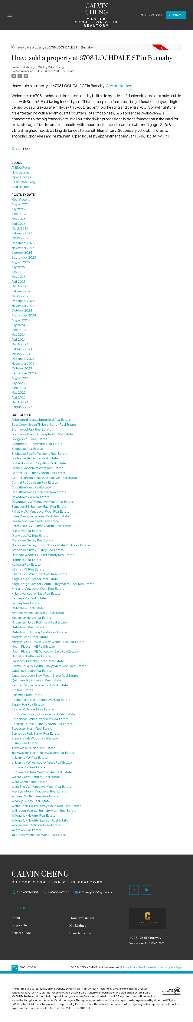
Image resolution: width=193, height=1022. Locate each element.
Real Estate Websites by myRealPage (160, 967)
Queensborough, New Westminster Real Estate (44, 675)
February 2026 (21, 233)
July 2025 (18, 267)
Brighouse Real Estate (27, 449)
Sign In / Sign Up (152, 15)
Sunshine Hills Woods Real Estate (34, 738)
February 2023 (21, 407)
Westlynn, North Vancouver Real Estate (38, 791)
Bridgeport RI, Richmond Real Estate (37, 444)
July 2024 (18, 325)
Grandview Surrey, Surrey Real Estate (37, 550)
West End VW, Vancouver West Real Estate (41, 787)
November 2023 (22, 363)
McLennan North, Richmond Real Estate (39, 622)
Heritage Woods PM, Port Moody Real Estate (42, 555)
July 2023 (18, 383)
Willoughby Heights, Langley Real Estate (39, 820)
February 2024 (22, 349)
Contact (175, 15)
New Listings (20, 172)
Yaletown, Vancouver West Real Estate (38, 835)
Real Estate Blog (23, 182)
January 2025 (20, 296)
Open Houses (21, 177)
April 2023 (18, 397)
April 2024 (18, 339)
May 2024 (18, 334)
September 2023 (23, 373)
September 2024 (23, 315)
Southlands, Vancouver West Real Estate (40, 719)
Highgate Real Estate (26, 560)
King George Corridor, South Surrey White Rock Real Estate (52, 584)
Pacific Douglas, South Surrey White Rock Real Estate (48, 666)
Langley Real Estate (25, 603)
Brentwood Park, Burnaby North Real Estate (42, 434)
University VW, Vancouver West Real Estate (41, 762)
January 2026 (20, 238)
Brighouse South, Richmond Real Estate (39, 453)
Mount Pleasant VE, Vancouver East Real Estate (44, 651)
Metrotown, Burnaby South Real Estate (39, 632)
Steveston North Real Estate (31, 728)
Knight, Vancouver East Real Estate (36, 593)
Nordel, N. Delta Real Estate (31, 656)
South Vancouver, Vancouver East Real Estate (43, 714)
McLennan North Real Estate (31, 618)
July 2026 (18, 209)
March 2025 (19, 286)
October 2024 (21, 310)
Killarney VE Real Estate (27, 569)
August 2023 (20, 378)
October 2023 (21, 368)
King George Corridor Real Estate (34, 579)
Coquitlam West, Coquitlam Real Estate (39, 492)
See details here (120, 85)
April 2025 (18, 281)
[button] (152, 15)
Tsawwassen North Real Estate (33, 748)
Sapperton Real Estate (27, 704)
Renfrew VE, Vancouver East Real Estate (39, 685)
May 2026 (18, 219)
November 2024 (23, 306)
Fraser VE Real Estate (26, 531)
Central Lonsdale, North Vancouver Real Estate (44, 478)
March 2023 (19, 402)
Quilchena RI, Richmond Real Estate (36, 680)
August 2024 (20, 320)
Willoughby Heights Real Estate (33, 815)
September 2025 (23, 257)
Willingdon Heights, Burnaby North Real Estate (43, 810)
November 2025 (22, 248)
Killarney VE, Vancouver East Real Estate (39, 574)
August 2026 (20, 204)
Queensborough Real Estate (31, 671)
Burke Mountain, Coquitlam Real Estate (38, 463)
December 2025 (23, 243)
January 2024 (21, 354)
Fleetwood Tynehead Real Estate (35, 521)
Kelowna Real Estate (26, 564)
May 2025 (18, 277)
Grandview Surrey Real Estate (32, 540)
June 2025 (18, 272)
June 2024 (18, 330)
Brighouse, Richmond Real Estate (34, 458)
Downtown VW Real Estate (30, 497)
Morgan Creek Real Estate (29, 637)
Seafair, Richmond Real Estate (32, 709)
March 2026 (19, 228)
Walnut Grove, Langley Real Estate (35, 777)
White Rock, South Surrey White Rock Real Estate (46, 806)
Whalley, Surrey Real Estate (30, 801)
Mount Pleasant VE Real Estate (33, 646)
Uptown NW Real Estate (28, 767)
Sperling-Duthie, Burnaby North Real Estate (48, 70)
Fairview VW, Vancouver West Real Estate (40, 511)
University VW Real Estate (29, 757)
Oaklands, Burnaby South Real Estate (37, 661)
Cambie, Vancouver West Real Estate (37, 468)
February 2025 (21, 291)
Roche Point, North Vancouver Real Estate (40, 700)
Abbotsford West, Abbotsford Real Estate (41, 420)
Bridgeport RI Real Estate (29, 439)
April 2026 (18, 224)
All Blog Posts (21, 167)
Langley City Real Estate (28, 598)
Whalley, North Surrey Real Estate (35, 796)
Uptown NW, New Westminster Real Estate (41, 772)
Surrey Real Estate (24, 743)
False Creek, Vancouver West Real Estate (40, 516)
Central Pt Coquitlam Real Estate (34, 482)
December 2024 (23, 301)
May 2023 (18, 392)
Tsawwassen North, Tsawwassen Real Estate (43, 753)
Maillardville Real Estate (27, 608)
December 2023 (22, 359)
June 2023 (18, 388)
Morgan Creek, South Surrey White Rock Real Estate (48, 642)
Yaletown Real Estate (26, 830)
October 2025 (21, 252)
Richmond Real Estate (26, 695)
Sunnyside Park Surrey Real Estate (35, 733)
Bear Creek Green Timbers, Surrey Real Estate (43, 424)
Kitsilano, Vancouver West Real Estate (37, 588)
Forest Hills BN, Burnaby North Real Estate (41, 526)
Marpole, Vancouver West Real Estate (37, 613)
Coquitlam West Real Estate (31, 487)
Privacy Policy (129, 967)
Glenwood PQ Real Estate (29, 535)
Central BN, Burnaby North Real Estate (38, 473)
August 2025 (20, 262)
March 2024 (19, 344)
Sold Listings (20, 187)
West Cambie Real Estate (29, 782)
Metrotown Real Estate (27, 627)
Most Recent (20, 199)
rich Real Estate (22, 690)
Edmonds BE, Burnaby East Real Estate (39, 506)
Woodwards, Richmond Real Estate (36, 825)
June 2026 (18, 214)
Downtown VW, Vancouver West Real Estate (42, 502)
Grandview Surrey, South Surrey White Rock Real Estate (50, 545)
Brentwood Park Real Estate (31, 429)
